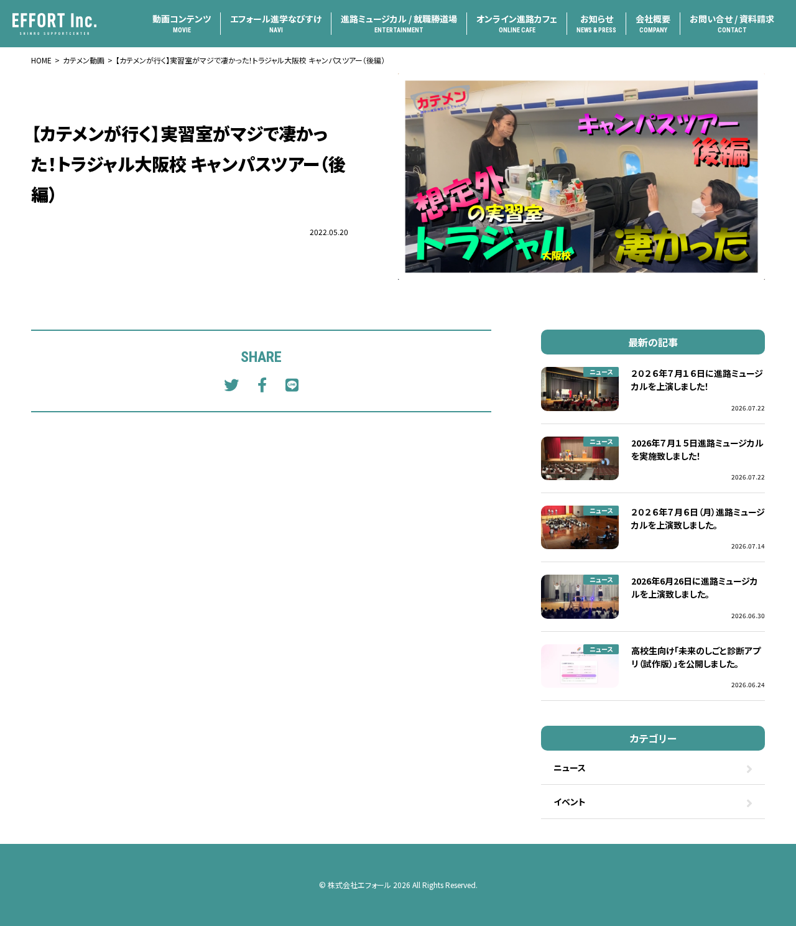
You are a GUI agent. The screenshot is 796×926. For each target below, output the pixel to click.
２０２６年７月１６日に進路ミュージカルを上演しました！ (697, 379)
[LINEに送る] (291, 384)
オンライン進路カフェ (516, 23)
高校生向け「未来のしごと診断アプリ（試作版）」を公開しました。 (696, 657)
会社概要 (653, 23)
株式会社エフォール (359, 884)
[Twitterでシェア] (231, 384)
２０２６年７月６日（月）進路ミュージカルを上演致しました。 (698, 518)
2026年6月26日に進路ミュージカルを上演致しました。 (694, 587)
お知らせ (596, 23)
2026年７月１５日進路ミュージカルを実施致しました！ (697, 449)
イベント (569, 801)
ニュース (601, 371)
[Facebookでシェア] (262, 384)
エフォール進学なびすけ (276, 23)
